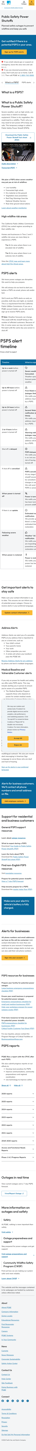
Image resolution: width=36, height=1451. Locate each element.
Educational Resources (10, 1320)
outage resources (19, 838)
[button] (3, 3)
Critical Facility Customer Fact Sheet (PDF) (18, 1028)
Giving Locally (7, 1316)
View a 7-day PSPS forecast (13, 881)
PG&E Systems (7, 1335)
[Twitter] (7, 1401)
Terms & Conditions (9, 1413)
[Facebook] (2, 1401)
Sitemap (5, 1430)
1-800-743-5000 (27, 75)
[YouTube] (17, 1401)
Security (5, 1426)
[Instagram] (22, 1401)
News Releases (8, 1355)
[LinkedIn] (12, 1401)
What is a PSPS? (12, 82)
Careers (5, 1331)
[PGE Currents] (27, 1401)
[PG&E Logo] (9, 3)
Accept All (18, 738)
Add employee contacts (14, 801)
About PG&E (6, 1307)
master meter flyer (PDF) (22, 889)
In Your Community (9, 1340)
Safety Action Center (9, 1363)
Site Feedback (7, 1383)
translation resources (13, 873)
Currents (5, 1351)
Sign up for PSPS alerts (14, 52)
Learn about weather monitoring (14, 208)
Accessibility (6, 1409)
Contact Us (6, 1374)
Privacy (4, 1422)
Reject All (18, 745)
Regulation (6, 1418)
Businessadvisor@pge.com (12, 1039)
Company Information (10, 1312)
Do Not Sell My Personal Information (16, 1434)
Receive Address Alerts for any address (17, 661)
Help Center (6, 1379)
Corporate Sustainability (11, 1359)
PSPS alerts (26, 82)
